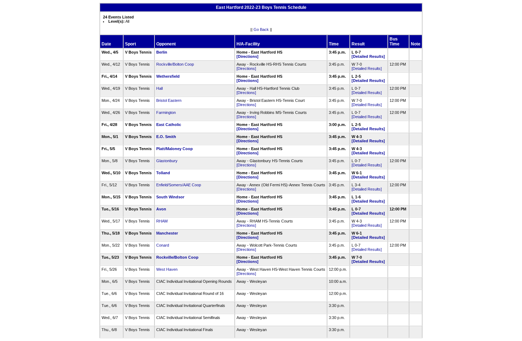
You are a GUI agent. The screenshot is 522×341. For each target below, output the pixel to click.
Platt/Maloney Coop (174, 149)
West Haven (167, 269)
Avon (161, 209)
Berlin (161, 52)
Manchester (167, 233)
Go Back (261, 29)
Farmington (166, 112)
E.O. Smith (166, 136)
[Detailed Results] (368, 56)
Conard (162, 245)
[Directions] (247, 56)
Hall (159, 88)
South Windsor (170, 197)
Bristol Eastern (168, 100)
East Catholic (168, 124)
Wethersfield (168, 76)
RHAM (162, 221)
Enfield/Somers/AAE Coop (178, 185)
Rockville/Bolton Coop (175, 64)
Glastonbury (167, 161)
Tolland (163, 173)
